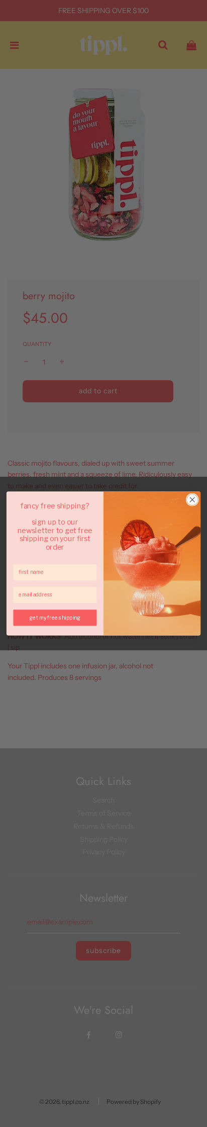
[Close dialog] (192, 499)
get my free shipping (55, 618)
